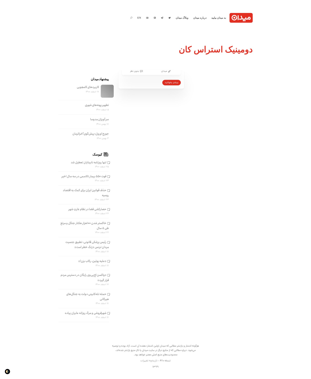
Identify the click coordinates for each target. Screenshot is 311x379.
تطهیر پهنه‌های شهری (97, 105)
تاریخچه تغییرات (148, 361)
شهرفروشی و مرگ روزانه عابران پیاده (85, 313)
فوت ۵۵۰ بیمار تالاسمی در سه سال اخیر (84, 176)
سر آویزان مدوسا (99, 119)
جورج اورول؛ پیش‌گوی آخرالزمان (90, 134)
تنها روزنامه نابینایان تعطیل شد (88, 162)
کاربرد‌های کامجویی (88, 87)
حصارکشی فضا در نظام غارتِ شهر (87, 209)
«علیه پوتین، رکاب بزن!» (92, 261)
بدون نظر (134, 71)
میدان (164, 71)
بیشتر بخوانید (171, 82)
